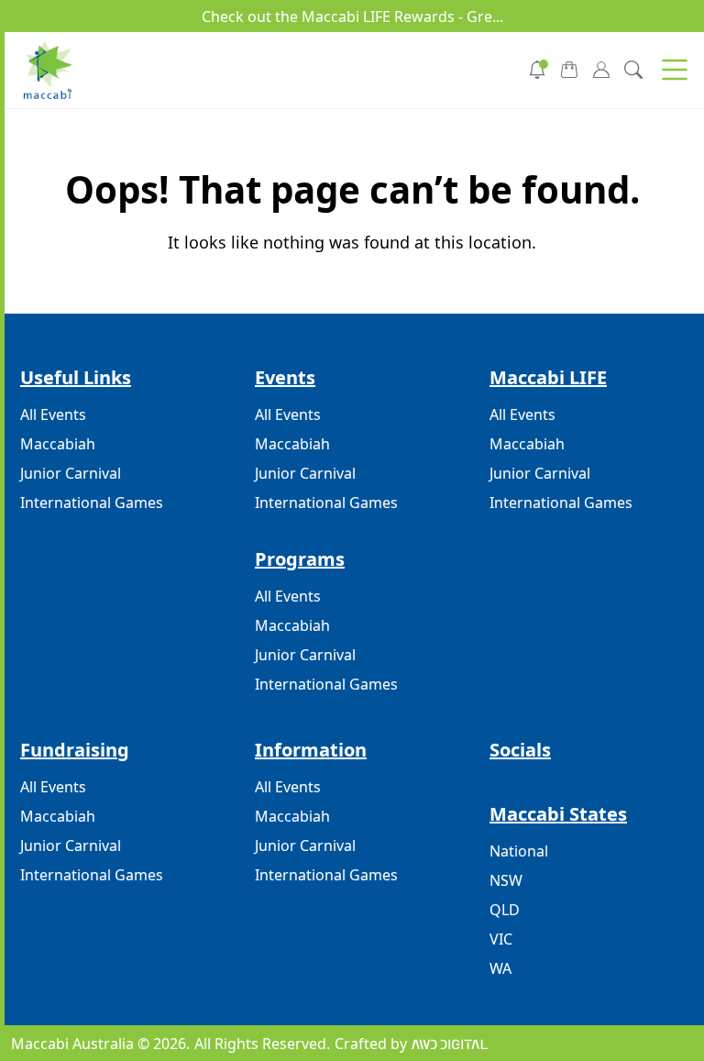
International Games (91, 502)
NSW (506, 880)
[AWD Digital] (450, 1043)
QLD (505, 910)
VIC (501, 939)
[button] (674, 69)
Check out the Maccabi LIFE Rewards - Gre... (352, 16)
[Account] (601, 68)
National (519, 851)
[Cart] (569, 68)
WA (501, 968)
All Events (53, 414)
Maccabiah (57, 444)
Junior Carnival (70, 473)
